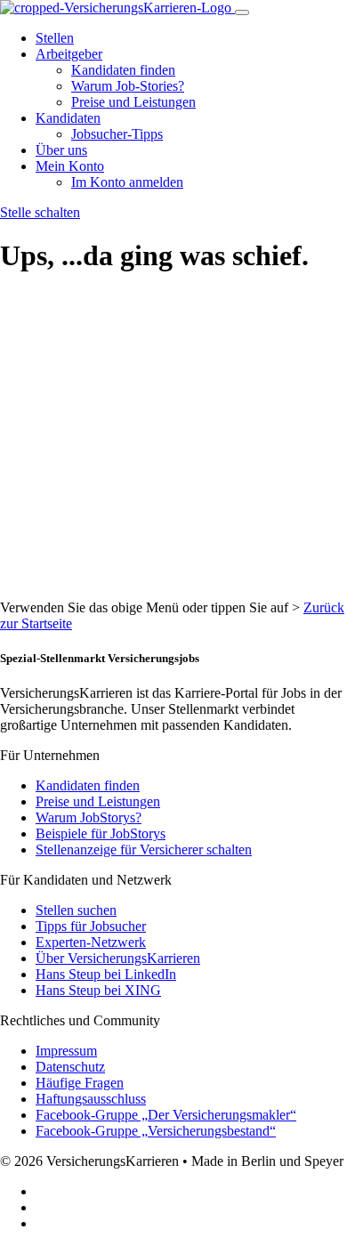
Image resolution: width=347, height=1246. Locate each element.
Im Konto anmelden (127, 182)
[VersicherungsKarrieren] (117, 7)
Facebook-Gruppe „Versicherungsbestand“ (156, 1130)
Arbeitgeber (69, 53)
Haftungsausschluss (91, 1098)
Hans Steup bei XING (98, 990)
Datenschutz (70, 1066)
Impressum (66, 1050)
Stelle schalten (40, 212)
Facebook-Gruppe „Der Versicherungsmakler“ (166, 1114)
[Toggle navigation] (242, 12)
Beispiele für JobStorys (100, 833)
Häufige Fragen (80, 1082)
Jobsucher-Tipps (117, 134)
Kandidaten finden (123, 69)
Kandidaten (68, 117)
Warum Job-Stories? (127, 85)
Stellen (55, 37)
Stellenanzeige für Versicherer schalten (144, 849)
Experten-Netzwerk (91, 942)
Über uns (61, 150)
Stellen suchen (76, 910)
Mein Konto (70, 166)
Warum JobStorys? (88, 817)
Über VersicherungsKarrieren (118, 958)
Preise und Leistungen (133, 101)
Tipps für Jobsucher (91, 926)
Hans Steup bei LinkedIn (106, 974)
